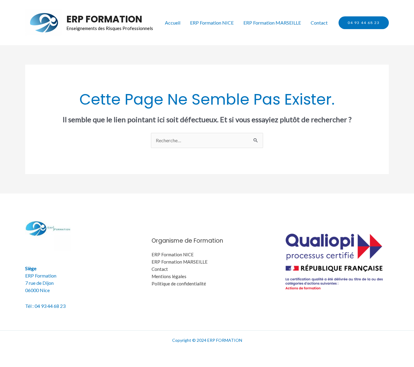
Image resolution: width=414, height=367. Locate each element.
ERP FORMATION (104, 19)
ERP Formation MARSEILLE (272, 22)
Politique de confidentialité (179, 283)
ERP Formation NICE (212, 22)
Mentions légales (169, 276)
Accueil (172, 22)
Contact (319, 22)
